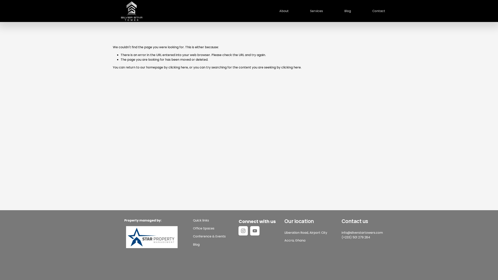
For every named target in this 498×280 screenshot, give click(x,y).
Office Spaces (203, 228)
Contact (378, 11)
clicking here (178, 67)
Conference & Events (209, 236)
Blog (347, 11)
